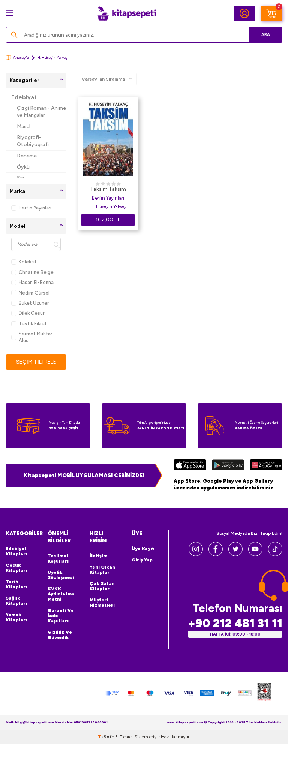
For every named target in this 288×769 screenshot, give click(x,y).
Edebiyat (24, 97)
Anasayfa (21, 57)
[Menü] (10, 12)
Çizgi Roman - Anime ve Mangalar (41, 111)
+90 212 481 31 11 (235, 623)
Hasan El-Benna (36, 282)
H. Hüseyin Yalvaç (108, 206)
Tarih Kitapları (16, 584)
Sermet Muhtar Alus (35, 337)
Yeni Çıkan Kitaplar (102, 569)
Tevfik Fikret (33, 323)
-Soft (106, 736)
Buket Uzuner (34, 303)
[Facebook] (215, 554)
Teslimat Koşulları (58, 558)
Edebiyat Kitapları (16, 551)
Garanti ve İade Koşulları (61, 616)
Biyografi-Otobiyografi (33, 141)
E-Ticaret (124, 736)
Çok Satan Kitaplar (102, 586)
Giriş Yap (142, 560)
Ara (265, 34)
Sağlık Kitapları (16, 600)
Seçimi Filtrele (36, 362)
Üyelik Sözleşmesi (61, 575)
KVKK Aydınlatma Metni (61, 594)
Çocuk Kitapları (16, 568)
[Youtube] (255, 554)
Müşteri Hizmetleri (102, 602)
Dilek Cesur (31, 313)
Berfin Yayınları (35, 208)
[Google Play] (228, 465)
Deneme (27, 156)
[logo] (126, 13)
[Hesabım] (244, 13)
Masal (23, 126)
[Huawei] (266, 465)
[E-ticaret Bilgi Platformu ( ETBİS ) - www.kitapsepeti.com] (264, 693)
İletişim (98, 555)
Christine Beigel (37, 272)
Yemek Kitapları (16, 617)
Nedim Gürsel (34, 293)
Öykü (23, 167)
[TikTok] (275, 554)
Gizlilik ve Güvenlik (60, 635)
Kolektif (28, 262)
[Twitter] (235, 554)
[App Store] (190, 465)
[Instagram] (196, 554)
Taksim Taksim (108, 189)
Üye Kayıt (143, 548)
